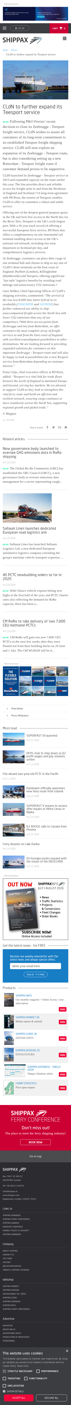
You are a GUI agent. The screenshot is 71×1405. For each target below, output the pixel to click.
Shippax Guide (10, 1297)
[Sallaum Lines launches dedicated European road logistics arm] (27, 507)
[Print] (66, 427)
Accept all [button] (18, 1397)
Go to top (35, 1156)
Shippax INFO (9, 1305)
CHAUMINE (25, 304)
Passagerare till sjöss (14, 1294)
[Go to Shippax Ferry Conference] (35, 1116)
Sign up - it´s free (35, 974)
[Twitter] (54, 427)
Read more (23, 1365)
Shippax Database (12, 1215)
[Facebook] (47, 427)
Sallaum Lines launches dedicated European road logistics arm (29, 530)
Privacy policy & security (16, 1230)
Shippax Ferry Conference (16, 1219)
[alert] (35, 1376)
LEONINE (46, 304)
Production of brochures (16, 1337)
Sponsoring (9, 1341)
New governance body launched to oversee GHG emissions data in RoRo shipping (32, 452)
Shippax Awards (11, 1223)
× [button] (67, 1351)
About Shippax (10, 1251)
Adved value (9, 1329)
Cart (58, 28)
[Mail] (60, 427)
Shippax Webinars (12, 1234)
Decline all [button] (51, 1397)
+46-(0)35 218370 (15, 1185)
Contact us (8, 1254)
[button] (35, 1391)
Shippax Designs (11, 1290)
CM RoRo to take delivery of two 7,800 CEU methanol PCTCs (34, 623)
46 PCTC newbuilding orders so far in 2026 (32, 576)
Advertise (8, 1325)
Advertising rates (12, 1333)
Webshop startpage (13, 1226)
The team (7, 1258)
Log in (20, 28)
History (7, 1262)
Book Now (35, 1142)
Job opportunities (12, 1266)
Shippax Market (11, 1286)
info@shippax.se (10, 1191)
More (62, 1009)
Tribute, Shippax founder (16, 1270)
